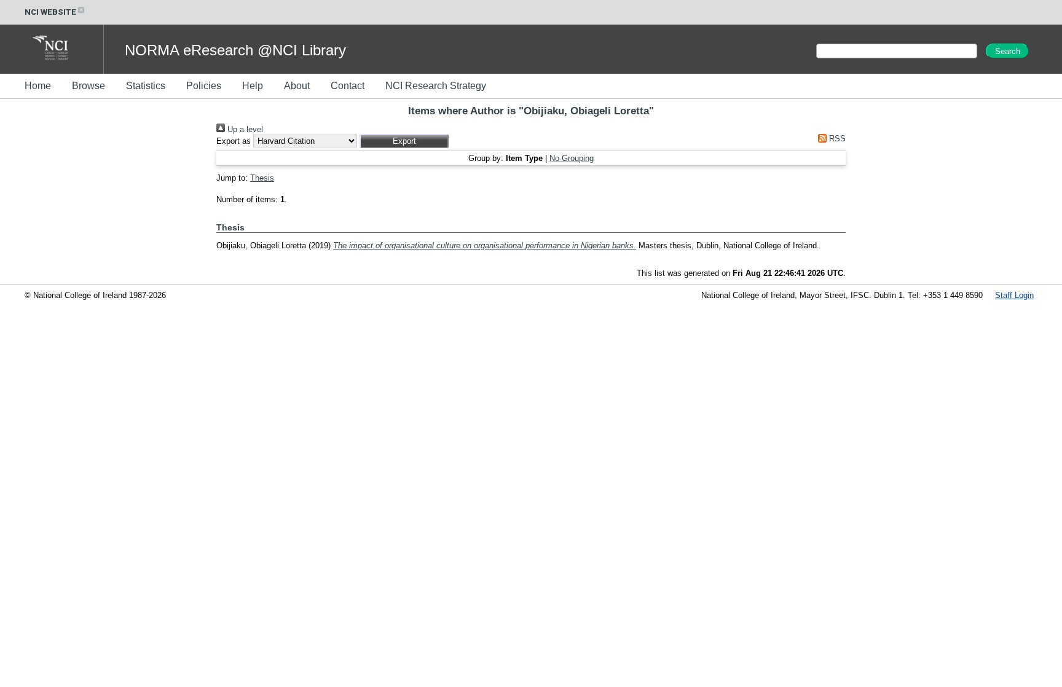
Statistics (145, 85)
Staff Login (1014, 295)
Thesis (262, 178)
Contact (347, 85)
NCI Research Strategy (435, 85)
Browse (88, 85)
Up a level (244, 129)
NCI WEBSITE (50, 12)
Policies (203, 85)
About (297, 85)
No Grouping (571, 158)
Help (252, 85)
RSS (836, 138)
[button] (404, 141)
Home (38, 85)
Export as (233, 141)
